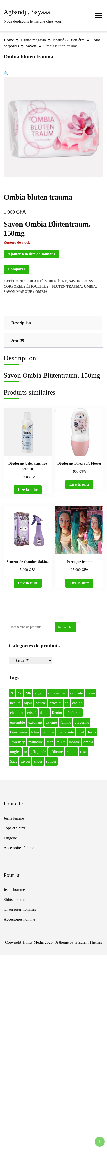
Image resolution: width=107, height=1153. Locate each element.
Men (49, 742)
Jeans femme (14, 818)
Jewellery (17, 742)
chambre (17, 713)
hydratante (65, 732)
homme (48, 732)
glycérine (82, 722)
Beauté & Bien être (48, 281)
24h (28, 693)
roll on (71, 752)
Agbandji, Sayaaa (27, 12)
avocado (76, 693)
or (25, 752)
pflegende (38, 752)
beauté (15, 703)
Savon (75, 281)
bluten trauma (67, 286)
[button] (6, 73)
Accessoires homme (19, 919)
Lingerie (10, 838)
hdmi (35, 732)
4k (20, 693)
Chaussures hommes (20, 909)
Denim (57, 713)
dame (44, 713)
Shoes (38, 761)
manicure (35, 742)
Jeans (92, 732)
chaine (77, 703)
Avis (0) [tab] (17, 340)
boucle (40, 703)
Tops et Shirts (14, 828)
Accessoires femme (19, 848)
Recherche (65, 627)
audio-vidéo (57, 693)
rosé (83, 752)
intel (80, 732)
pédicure (56, 752)
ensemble (17, 722)
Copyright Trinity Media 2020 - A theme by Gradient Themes (53, 942)
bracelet (55, 703)
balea (91, 693)
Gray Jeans (18, 732)
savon (9, 292)
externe (51, 722)
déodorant (73, 713)
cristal (31, 713)
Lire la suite (28, 490)
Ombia (41, 292)
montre (74, 742)
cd (67, 703)
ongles (15, 752)
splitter (51, 761)
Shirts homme (14, 899)
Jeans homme (14, 889)
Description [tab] (21, 323)
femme (65, 722)
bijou (28, 703)
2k (12, 693)
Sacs (13, 761)
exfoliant (35, 722)
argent (39, 693)
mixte (61, 742)
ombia (90, 286)
